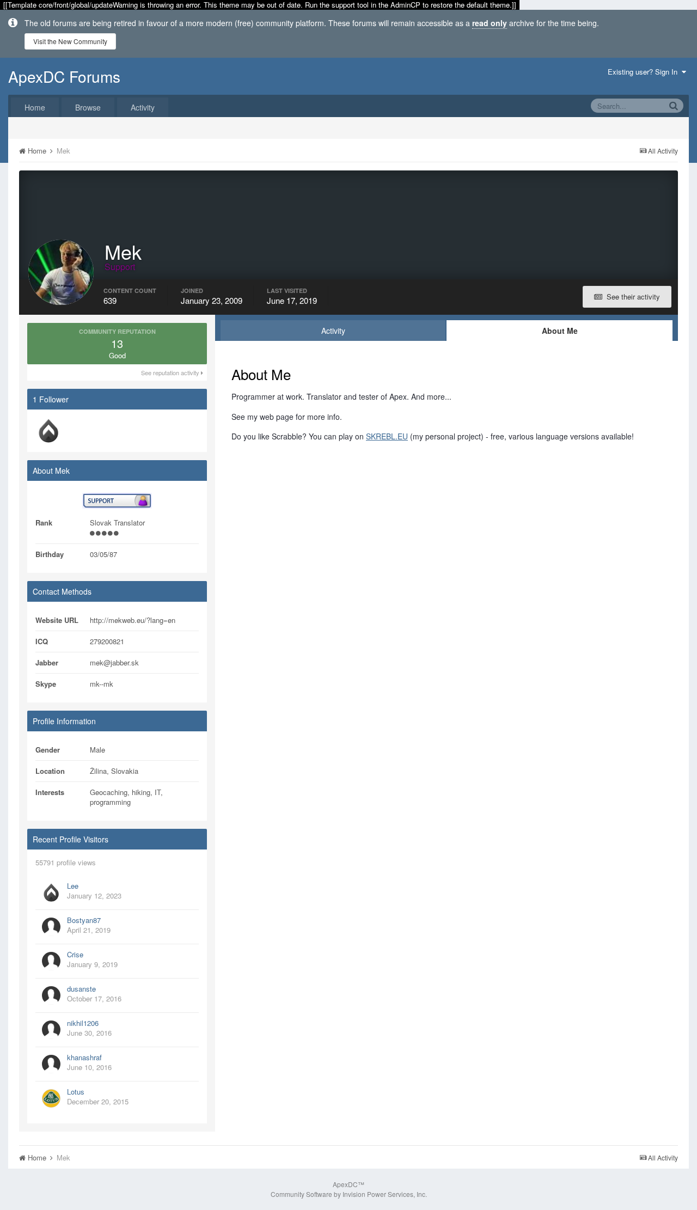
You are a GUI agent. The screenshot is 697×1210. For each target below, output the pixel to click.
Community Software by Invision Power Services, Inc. (349, 1194)
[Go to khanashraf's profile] (51, 1064)
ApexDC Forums (64, 76)
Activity (143, 107)
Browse (88, 107)
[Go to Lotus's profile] (51, 1098)
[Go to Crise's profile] (51, 961)
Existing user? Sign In (645, 71)
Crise (75, 954)
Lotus (75, 1091)
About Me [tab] (560, 330)
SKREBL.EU (387, 436)
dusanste (81, 988)
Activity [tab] (333, 330)
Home (35, 107)
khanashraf (84, 1057)
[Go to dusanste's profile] (51, 995)
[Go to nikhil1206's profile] (51, 1029)
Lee (72, 886)
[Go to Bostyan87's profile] (51, 927)
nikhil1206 (83, 1023)
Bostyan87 (84, 920)
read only (489, 22)
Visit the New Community (70, 41)
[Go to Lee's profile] (48, 431)
